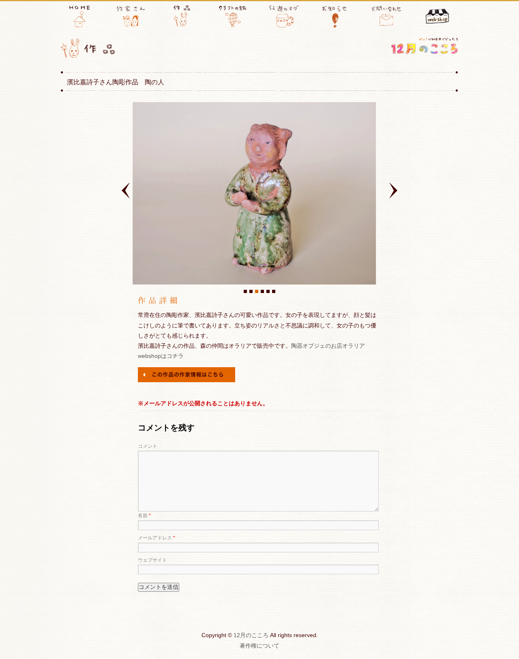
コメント (147, 446)
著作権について (259, 645)
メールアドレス (156, 538)
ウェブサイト (152, 560)
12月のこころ (251, 635)
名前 (144, 515)
